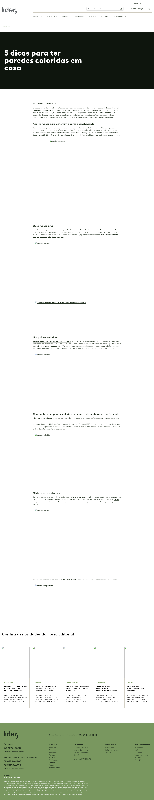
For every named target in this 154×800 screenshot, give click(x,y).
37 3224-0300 (12, 748)
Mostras (92, 17)
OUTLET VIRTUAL (120, 17)
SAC (136, 750)
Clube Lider (109, 748)
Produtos (37, 17)
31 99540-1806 (12, 761)
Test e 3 (108, 753)
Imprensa (138, 758)
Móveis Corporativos (81, 753)
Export (51, 765)
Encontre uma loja (136, 9)
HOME (4, 26)
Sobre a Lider (54, 748)
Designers (79, 17)
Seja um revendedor (113, 750)
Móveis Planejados (81, 750)
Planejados (52, 17)
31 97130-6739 (12, 765)
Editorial (105, 17)
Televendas (139, 748)
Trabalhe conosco (141, 755)
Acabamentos (54, 768)
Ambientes (66, 17)
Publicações (53, 760)
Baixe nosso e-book (68, 579)
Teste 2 (76, 755)
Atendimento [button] (136, 4)
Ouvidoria (138, 753)
